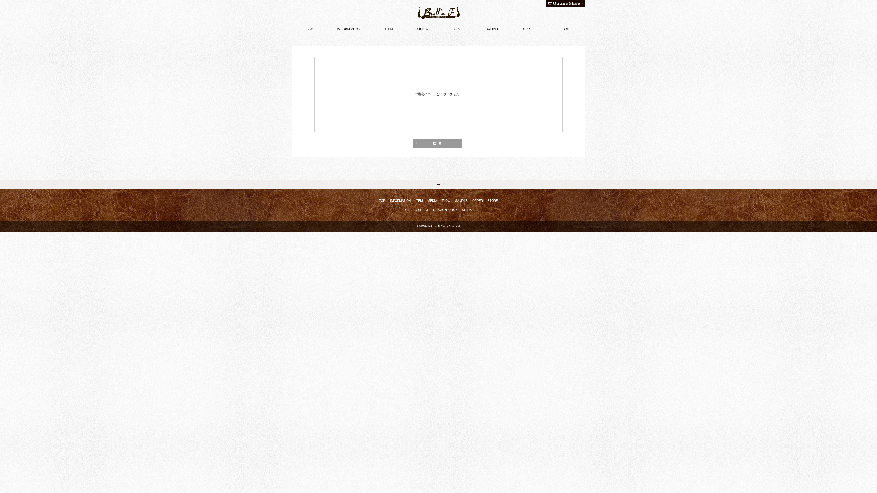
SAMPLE (461, 200)
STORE (493, 200)
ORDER (477, 200)
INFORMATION (400, 200)
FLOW (446, 200)
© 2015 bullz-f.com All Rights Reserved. (438, 226)
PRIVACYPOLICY (445, 210)
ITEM (419, 200)
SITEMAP (468, 210)
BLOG (406, 210)
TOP (382, 200)
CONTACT (421, 210)
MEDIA (432, 200)
